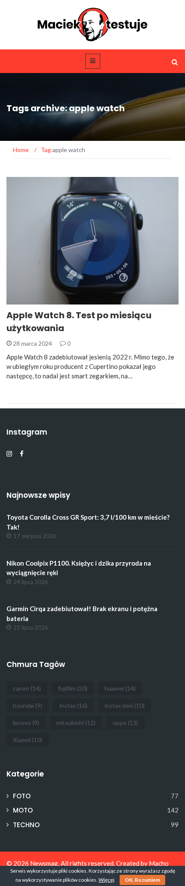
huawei (120, 688)
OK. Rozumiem (142, 880)
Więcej (106, 880)
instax (73, 705)
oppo (125, 722)
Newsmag (44, 863)
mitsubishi (76, 722)
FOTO (22, 796)
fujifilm (72, 688)
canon (27, 688)
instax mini (125, 705)
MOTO (23, 810)
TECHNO (30, 299)
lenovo (26, 722)
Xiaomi (27, 739)
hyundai (27, 705)
